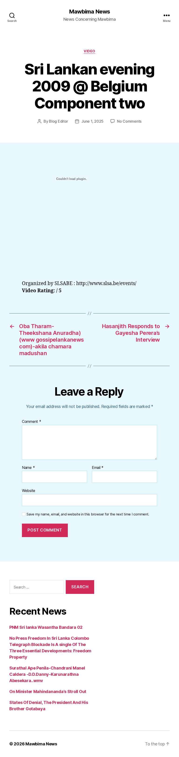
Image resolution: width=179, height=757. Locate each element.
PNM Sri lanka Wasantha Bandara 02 (46, 627)
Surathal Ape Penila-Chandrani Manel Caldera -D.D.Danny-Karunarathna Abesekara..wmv (47, 674)
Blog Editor (58, 121)
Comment (31, 422)
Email (97, 468)
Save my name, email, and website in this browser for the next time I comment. (88, 514)
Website (28, 490)
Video (89, 51)
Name (28, 468)
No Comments (129, 121)
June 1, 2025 (92, 121)
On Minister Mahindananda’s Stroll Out (47, 691)
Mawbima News (89, 11)
